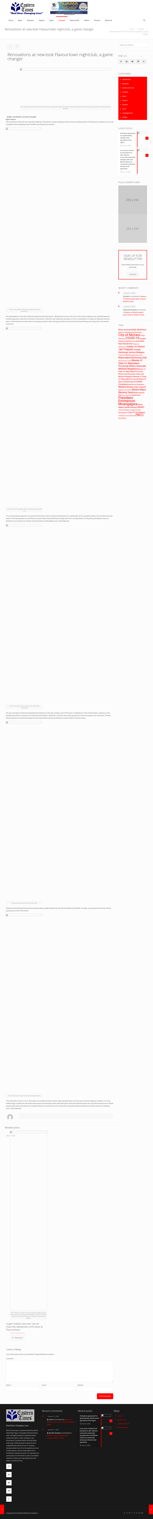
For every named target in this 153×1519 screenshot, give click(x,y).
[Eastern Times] (48, 8)
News (124, 96)
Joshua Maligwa (136, 352)
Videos (124, 117)
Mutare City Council (136, 387)
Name (8, 1385)
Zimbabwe (140, 412)
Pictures (125, 105)
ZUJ (124, 418)
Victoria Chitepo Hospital (127, 410)
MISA (135, 382)
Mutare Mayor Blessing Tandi (132, 391)
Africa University (125, 330)
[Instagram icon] (139, 1513)
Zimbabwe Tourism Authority (126, 415)
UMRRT (140, 407)
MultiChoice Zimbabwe (136, 384)
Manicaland (138, 355)
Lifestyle (141, 29)
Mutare (122, 386)
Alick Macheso (139, 329)
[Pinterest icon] (137, 1513)
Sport (124, 109)
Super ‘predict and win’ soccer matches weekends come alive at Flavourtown (24, 1326)
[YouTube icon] (132, 1513)
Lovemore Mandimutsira (126, 355)
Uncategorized (127, 113)
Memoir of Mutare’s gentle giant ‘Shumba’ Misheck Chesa (134, 298)
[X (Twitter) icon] (127, 1513)
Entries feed (122, 1420)
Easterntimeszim (129, 341)
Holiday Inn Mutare (135, 346)
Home (132, 29)
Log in (120, 1416)
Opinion (125, 100)
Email (44, 1385)
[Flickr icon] (134, 1513)
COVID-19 (132, 338)
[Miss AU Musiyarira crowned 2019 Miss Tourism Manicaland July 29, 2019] (2, 1509)
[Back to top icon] (146, 1512)
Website (80, 1385)
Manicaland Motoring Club (132, 357)
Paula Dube (136, 395)
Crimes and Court (128, 88)
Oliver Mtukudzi (126, 395)
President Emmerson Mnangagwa (127, 401)
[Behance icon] (142, 1513)
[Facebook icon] (124, 1513)
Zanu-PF (131, 412)
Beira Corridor (123, 332)
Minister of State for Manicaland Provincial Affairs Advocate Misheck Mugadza (132, 364)
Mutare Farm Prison (125, 390)
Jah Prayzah (125, 349)
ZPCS (120, 418)
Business (125, 84)
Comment (10, 1359)
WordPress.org (123, 1427)
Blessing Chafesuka (135, 332)
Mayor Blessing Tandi (124, 361)
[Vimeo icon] (129, 1513)
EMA (137, 341)
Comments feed (123, 1424)
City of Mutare (129, 335)
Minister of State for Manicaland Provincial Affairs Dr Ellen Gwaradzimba (132, 379)
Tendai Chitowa (130, 407)
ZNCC (139, 415)
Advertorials (126, 79)
